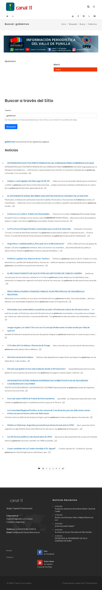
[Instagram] (83, 16)
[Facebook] (78, 16)
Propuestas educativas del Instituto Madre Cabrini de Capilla (75, 508)
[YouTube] (72, 16)
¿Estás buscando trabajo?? (65, 525)
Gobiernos (92, 24)
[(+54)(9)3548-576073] (89, 16)
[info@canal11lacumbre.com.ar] (94, 16)
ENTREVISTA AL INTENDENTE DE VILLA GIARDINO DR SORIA (71, 538)
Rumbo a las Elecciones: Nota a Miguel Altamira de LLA (74, 517)
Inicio (63, 24)
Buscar (82, 24)
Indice (58, 69)
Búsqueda (73, 24)
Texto (8, 110)
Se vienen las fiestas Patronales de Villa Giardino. (73, 531)
